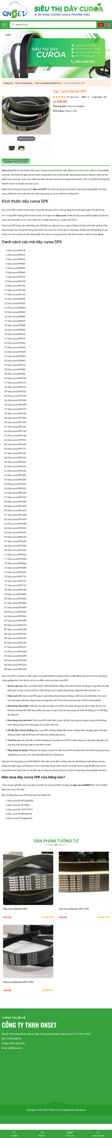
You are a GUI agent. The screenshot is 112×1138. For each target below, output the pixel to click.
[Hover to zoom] (26, 115)
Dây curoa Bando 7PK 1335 (74, 908)
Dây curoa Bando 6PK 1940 (18, 982)
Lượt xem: (97, 97)
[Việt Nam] (101, 24)
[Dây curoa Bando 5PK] (12, 148)
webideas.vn (80, 1110)
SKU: (84, 97)
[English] (107, 24)
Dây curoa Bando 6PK (15, 908)
